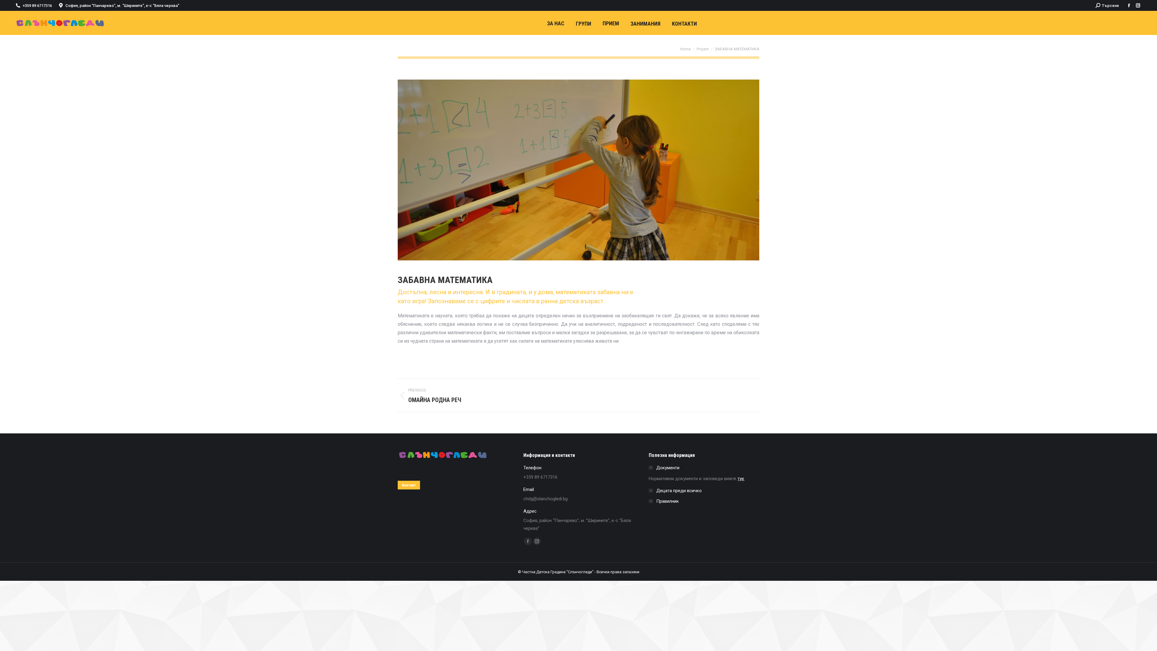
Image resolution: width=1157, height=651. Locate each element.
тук (741, 478)
